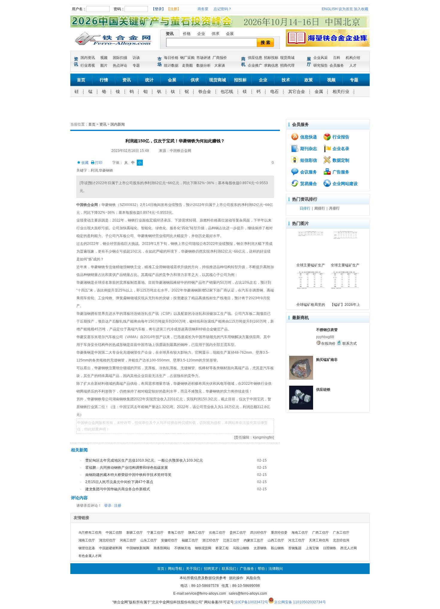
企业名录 (340, 148)
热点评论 (120, 65)
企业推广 (255, 65)
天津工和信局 (319, 540)
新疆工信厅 (134, 532)
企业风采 (320, 58)
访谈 (136, 58)
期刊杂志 (308, 148)
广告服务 (340, 172)
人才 (352, 65)
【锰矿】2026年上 (345, 305)
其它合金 (296, 91)
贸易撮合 (308, 183)
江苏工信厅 (231, 540)
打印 (98, 163)
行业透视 (88, 65)
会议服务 (308, 172)
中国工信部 (114, 532)
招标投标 (271, 58)
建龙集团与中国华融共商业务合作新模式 (117, 489)
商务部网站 (162, 548)
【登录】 (158, 9)
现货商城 (287, 58)
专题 (136, 65)
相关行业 (341, 91)
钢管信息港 (86, 548)
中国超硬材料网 (110, 548)
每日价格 (171, 58)
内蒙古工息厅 (253, 540)
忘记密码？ (223, 9)
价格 (187, 33)
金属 (319, 91)
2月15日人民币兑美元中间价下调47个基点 (119, 482)
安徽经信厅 (169, 540)
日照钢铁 (329, 548)
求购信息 (271, 65)
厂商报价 (220, 58)
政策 (308, 79)
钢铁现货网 (203, 548)
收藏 (85, 163)
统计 (149, 79)
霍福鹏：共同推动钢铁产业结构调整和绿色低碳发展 (126, 467)
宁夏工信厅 (155, 532)
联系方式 (349, 343)
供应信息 (255, 58)
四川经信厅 (258, 532)
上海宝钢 (312, 548)
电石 (274, 91)
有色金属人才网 (89, 556)
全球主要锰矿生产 (310, 265)
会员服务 (337, 65)
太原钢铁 (260, 548)
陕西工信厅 (196, 532)
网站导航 (175, 569)
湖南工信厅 (86, 540)
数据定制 (340, 160)
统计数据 (171, 65)
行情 (104, 79)
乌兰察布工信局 (89, 532)
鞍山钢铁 (277, 548)
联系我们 (229, 569)
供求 (215, 33)
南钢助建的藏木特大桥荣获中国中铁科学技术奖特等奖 (128, 475)
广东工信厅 (341, 532)
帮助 (261, 569)
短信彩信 (308, 160)
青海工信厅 (176, 532)
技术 (286, 79)
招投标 (240, 79)
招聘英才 (211, 569)
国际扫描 (120, 58)
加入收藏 (361, 9)
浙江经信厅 (210, 540)
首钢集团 (294, 548)
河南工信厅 (128, 540)
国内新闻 (117, 124)
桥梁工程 (222, 548)
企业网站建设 (344, 183)
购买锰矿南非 (327, 360)
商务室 (203, 9)
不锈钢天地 (182, 548)
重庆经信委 (279, 532)
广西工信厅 (320, 532)
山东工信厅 (148, 540)
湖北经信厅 (107, 540)
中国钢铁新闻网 (137, 548)
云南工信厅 (217, 532)
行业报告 (340, 137)
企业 (201, 33)
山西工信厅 (276, 540)
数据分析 (203, 65)
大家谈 (219, 65)
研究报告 (320, 65)
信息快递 (308, 137)
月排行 (334, 208)
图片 (103, 65)
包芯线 (227, 91)
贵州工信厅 (238, 532)
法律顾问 (275, 569)
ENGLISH (330, 9)
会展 (230, 33)
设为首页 (346, 9)
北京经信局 (341, 540)
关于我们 (193, 569)
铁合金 (204, 91)
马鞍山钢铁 (241, 548)
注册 (117, 505)
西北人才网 (348, 548)
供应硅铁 (323, 389)
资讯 (170, 33)
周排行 (319, 208)
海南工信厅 (300, 532)
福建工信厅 (190, 540)
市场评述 (203, 58)
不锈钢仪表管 (327, 330)
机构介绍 (353, 58)
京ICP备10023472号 (251, 602)
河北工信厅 (296, 540)
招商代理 (287, 65)
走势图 (187, 65)
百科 (336, 58)
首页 (81, 79)
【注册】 (173, 9)
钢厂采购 (187, 58)
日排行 (305, 208)
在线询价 (328, 343)
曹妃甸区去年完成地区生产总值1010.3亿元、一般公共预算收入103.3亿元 (144, 460)
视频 (103, 58)
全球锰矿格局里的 (310, 305)
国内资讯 (88, 58)
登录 (107, 505)
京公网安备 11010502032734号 (300, 602)
